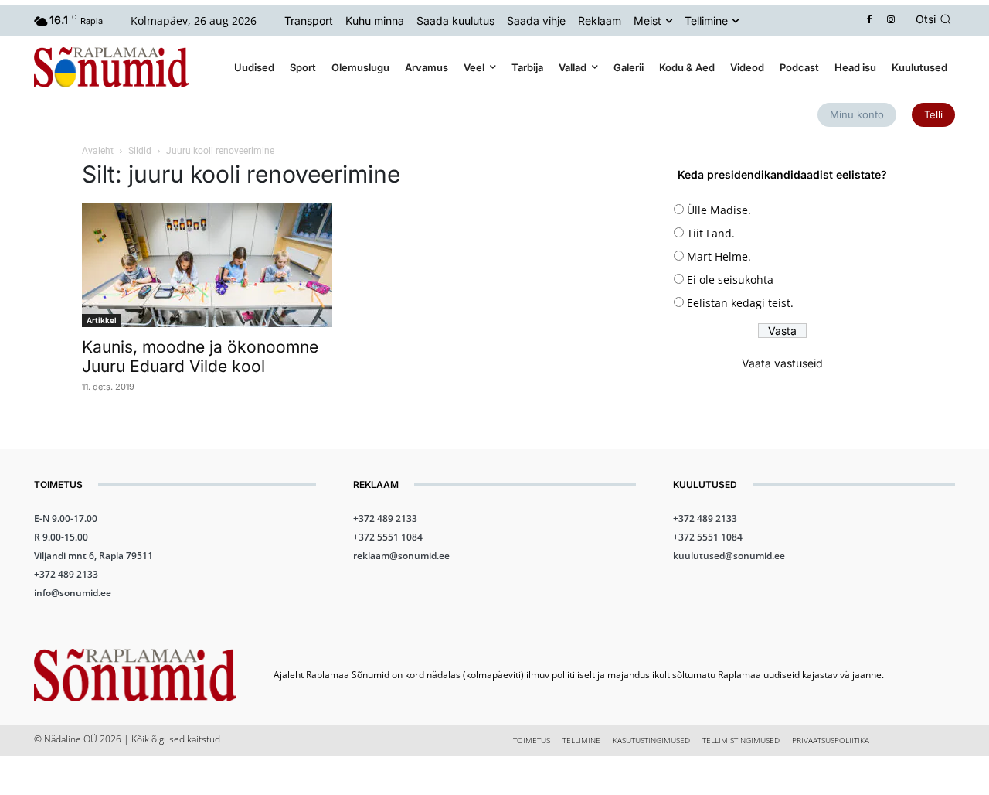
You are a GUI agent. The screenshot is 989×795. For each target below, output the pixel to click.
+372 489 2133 (66, 574)
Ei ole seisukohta (730, 279)
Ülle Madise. (719, 210)
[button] (936, 19)
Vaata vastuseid (782, 363)
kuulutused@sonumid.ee (729, 555)
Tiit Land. (711, 233)
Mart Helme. (719, 256)
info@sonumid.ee (72, 592)
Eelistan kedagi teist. (740, 302)
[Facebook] (870, 20)
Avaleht (98, 150)
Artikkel (102, 320)
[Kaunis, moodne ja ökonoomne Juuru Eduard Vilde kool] (207, 265)
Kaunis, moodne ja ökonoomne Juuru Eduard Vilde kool (200, 356)
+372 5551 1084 (388, 537)
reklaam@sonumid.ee (401, 555)
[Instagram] (891, 20)
